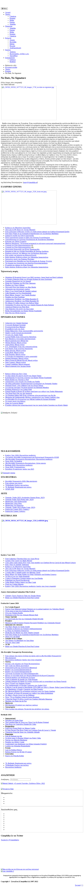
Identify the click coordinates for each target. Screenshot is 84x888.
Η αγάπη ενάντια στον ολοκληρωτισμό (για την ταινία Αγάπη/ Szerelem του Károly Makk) (36, 405)
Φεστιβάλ (13, 42)
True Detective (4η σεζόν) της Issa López (19, 309)
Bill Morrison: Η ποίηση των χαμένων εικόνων (21, 705)
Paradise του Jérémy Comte (14, 742)
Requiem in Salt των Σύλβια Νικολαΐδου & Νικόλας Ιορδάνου (27, 251)
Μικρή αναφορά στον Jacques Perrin (18, 366)
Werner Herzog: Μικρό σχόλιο (16, 343)
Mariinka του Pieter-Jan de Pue (16, 701)
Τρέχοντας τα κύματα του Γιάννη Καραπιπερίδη (21, 673)
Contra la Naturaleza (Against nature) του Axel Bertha (24, 578)
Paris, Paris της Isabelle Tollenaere (17, 565)
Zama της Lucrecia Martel (14, 403)
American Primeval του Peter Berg (17, 307)
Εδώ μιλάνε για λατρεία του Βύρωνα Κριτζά (20, 255)
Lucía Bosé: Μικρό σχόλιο (14, 352)
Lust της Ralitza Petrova (13, 750)
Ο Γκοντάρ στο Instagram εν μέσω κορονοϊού (21, 356)
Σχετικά (77, 885)
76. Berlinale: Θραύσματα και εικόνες (18, 763)
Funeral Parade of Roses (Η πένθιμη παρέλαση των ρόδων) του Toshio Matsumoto (34, 391)
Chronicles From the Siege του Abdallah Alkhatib (22, 732)
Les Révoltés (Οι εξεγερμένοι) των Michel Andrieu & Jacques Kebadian (30, 399)
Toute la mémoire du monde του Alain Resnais (21, 679)
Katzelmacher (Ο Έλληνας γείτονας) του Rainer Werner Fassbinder (28, 378)
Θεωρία (12, 46)
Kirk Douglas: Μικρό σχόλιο (15, 354)
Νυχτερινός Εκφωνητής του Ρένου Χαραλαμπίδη (22, 249)
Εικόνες (8, 50)
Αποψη (12, 40)
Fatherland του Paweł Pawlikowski (17, 580)
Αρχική (7, 12)
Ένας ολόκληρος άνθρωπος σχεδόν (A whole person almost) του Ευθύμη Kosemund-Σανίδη (37, 232)
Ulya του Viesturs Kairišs (14, 613)
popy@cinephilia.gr (30, 182)
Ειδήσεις (13, 60)
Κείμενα (8, 38)
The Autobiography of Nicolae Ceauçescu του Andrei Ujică (26, 685)
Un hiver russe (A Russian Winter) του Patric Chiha (23, 738)
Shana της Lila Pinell (12, 637)
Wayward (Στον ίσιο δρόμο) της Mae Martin (20, 287)
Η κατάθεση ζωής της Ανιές (14, 329)
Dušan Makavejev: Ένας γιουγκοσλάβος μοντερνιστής (24, 331)
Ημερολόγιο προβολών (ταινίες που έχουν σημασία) (23, 660)
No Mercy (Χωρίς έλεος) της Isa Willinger (19, 695)
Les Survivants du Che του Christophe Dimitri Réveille (24, 619)
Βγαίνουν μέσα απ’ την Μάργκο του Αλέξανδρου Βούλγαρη (26, 253)
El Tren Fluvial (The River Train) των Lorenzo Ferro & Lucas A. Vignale (30, 730)
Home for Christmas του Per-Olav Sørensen (20, 283)
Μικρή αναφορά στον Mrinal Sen (16, 341)
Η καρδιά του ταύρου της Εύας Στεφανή (19, 265)
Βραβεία (13, 62)
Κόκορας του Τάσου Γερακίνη (15, 241)
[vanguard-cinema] (8, 473)
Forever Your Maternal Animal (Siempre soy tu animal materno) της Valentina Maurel (34, 609)
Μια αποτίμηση (10, 658)
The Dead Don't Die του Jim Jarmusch (18, 393)
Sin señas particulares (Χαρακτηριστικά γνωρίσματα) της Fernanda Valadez (31, 383)
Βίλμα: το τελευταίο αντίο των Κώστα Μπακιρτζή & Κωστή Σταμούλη (29, 675)
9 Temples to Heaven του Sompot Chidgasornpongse (23, 629)
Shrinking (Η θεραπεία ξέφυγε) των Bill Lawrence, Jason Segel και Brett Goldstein (34, 277)
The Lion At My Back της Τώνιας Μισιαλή (20, 230)
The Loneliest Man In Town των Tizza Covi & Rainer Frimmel (27, 722)
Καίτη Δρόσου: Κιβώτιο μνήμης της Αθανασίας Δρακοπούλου (26, 257)
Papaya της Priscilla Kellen (14, 756)
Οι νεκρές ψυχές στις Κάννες (15, 401)
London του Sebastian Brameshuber (17, 746)
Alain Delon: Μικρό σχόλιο (14, 345)
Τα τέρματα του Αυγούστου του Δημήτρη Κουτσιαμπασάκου (26, 263)
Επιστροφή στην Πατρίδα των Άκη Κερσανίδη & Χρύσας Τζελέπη (28, 261)
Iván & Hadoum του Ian (13, 736)
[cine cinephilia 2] (7, 871)
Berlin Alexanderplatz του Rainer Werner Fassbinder (23, 311)
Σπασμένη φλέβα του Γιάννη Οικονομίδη (19, 235)
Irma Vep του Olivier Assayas (15, 313)
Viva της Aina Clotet (12, 642)
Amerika (13, 24)
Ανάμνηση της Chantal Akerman (16, 323)
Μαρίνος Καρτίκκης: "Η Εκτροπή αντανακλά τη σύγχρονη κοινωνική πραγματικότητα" (35, 243)
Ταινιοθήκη (14, 56)
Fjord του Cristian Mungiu (14, 584)
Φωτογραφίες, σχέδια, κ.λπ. (19, 54)
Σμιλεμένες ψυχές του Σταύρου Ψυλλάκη (19, 259)
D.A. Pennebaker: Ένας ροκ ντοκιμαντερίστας (21, 347)
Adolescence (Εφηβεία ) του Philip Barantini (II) (22, 301)
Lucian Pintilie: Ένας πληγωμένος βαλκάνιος (20, 337)
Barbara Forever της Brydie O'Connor (18, 752)
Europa (12, 22)
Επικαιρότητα (10, 58)
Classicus (13, 16)
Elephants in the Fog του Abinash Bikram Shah (21, 615)
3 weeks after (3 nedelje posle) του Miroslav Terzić (22, 572)
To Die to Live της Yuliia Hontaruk (17, 576)
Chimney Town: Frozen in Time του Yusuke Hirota (23, 596)
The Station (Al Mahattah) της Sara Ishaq (19, 640)
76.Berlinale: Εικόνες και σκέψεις (17, 765)
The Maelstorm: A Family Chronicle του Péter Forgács (24, 689)
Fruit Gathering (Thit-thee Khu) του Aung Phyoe (22, 559)
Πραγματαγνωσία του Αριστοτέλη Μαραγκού (21, 668)
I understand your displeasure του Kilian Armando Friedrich (26, 744)
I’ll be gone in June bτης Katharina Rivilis (19, 611)
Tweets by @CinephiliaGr (10, 840)
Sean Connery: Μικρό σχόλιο (15, 362)
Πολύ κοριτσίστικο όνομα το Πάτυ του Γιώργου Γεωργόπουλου (27, 237)
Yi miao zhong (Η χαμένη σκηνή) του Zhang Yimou (23, 376)
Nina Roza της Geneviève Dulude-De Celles (20, 724)
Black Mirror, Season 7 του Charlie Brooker (20, 295)
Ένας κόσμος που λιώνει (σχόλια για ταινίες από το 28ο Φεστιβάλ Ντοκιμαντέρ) (33, 656)
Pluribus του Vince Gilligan (14, 285)
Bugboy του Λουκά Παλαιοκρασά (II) (18, 672)
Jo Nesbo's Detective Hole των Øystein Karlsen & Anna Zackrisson (28, 279)
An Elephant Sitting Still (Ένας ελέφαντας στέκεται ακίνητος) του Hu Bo (30, 395)
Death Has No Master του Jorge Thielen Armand (22, 633)
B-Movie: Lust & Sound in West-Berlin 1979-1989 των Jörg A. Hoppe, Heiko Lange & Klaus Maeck (40, 687)
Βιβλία (12, 44)
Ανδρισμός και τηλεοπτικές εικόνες (17, 289)
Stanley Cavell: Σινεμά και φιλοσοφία (18, 333)
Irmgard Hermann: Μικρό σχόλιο (16, 358)
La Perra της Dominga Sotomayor (17, 631)
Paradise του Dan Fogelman (15, 297)
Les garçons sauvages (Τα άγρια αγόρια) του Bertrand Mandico (27, 387)
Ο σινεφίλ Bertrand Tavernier (15, 325)
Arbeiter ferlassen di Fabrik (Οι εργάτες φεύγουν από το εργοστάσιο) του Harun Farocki (35, 681)
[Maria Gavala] (23, 783)
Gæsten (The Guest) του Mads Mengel (18, 561)
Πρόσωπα (8, 26)
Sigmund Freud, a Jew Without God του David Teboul (24, 385)
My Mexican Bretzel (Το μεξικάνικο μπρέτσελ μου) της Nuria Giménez (30, 691)
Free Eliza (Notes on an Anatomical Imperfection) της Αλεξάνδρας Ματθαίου (32, 234)
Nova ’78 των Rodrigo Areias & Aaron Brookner (22, 697)
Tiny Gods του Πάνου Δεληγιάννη (17, 666)
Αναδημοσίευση (15, 48)
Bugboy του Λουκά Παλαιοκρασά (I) (18, 670)
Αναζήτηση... (5, 779)
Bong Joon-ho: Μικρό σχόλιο (15, 350)
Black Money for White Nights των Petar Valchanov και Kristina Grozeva (30, 574)
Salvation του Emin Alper (14, 720)
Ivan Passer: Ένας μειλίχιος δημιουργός (19, 348)
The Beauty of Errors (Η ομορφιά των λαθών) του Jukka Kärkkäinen (29, 693)
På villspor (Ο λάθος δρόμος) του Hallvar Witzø (21, 303)
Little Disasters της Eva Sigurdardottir (18, 293)
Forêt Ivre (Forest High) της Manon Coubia (20, 728)
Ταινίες (7, 14)
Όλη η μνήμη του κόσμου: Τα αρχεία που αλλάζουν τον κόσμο (27, 709)
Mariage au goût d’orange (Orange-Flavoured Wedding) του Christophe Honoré (32, 623)
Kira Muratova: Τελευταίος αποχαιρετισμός (20, 339)
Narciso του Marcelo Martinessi (16, 740)
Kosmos (12, 18)
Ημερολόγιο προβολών (13, 767)
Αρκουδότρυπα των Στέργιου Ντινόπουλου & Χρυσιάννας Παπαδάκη (29, 239)
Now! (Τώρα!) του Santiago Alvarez (18, 683)
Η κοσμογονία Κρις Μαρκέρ (15, 327)
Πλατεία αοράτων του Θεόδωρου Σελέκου (20, 677)
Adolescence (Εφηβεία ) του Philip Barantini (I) (21, 299)
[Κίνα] (20, 869)
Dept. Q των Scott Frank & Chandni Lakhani (21, 291)
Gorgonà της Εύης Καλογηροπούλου (18, 245)
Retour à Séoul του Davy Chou (16, 374)
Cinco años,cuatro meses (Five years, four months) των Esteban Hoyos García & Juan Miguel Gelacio (40, 563)
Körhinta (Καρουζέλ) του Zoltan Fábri (18, 389)
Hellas (12, 20)
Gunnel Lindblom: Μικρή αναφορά (17, 364)
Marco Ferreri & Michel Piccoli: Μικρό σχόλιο (21, 360)
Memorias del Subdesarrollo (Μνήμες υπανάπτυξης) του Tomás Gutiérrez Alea (32, 397)
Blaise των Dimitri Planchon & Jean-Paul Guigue (22, 598)
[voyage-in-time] (7, 789)
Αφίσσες (13, 52)
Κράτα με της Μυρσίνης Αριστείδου (18, 228)
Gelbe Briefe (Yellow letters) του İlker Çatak (20, 582)
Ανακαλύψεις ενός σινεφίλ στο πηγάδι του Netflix (22, 382)
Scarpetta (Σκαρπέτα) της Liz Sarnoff (18, 281)
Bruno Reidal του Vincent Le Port (17, 380)
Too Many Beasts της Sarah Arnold (17, 627)
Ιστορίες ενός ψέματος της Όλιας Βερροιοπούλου (22, 664)
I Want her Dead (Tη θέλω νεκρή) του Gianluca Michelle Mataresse (28, 699)
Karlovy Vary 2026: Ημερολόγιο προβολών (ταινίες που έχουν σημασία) (30, 586)
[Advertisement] (26, 4)
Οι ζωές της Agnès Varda (14, 335)
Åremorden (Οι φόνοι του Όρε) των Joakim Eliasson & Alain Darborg (29, 305)
